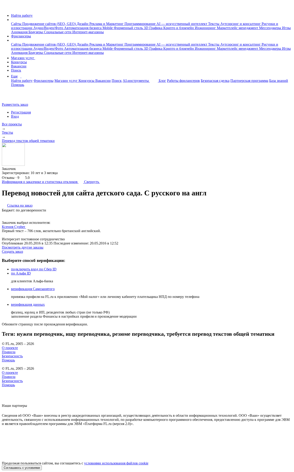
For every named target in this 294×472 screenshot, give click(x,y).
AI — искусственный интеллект (182, 24)
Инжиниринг (206, 28)
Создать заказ (12, 251)
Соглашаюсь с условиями (22, 467)
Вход (15, 116)
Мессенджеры (270, 28)
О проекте (10, 348)
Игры (286, 28)
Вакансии (18, 66)
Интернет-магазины (88, 32)
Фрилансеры (21, 36)
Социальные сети (58, 32)
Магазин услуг (23, 58)
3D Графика (153, 28)
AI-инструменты (136, 81)
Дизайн (83, 24)
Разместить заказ (15, 104)
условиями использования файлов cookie (116, 463)
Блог (162, 81)
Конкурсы (19, 62)
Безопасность (12, 356)
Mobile (108, 28)
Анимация (19, 32)
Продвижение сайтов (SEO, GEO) (49, 24)
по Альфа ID (21, 273)
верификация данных (28, 304)
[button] (12, 20)
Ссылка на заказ (19, 205)
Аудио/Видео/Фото (48, 28)
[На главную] (6, 8)
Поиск (16, 70)
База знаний (278, 81)
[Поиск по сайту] (14, 97)
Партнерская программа (249, 81)
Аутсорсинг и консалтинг (241, 24)
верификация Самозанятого (33, 289)
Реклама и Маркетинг (106, 24)
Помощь (17, 85)
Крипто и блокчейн (179, 28)
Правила (8, 352)
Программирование (140, 24)
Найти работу (22, 15)
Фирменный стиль (129, 28)
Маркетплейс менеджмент (238, 28)
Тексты (214, 24)
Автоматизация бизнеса (83, 28)
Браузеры (36, 32)
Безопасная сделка (215, 81)
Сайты (16, 24)
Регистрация (21, 112)
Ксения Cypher (14, 227)
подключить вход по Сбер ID (34, 269)
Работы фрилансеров (183, 81)
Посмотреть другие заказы (22, 247)
